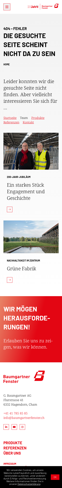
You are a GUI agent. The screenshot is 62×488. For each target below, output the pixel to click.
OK (55, 477)
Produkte (37, 118)
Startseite (10, 118)
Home (6, 64)
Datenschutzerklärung (29, 483)
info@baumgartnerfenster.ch (23, 418)
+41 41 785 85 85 (15, 413)
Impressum (9, 463)
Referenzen (11, 122)
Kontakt (28, 122)
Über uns (12, 453)
